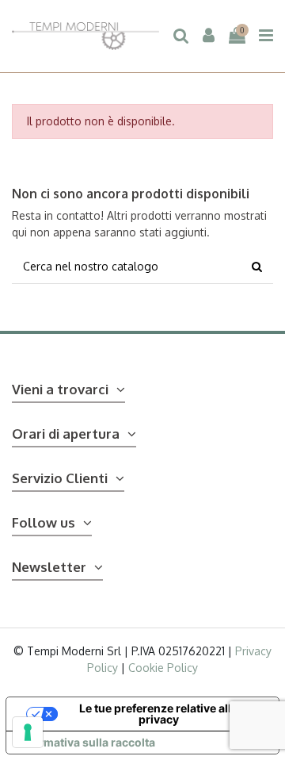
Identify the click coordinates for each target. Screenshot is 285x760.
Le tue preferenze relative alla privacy (158, 713)
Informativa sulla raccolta (86, 742)
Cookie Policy (163, 667)
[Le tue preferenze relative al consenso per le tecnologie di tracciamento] (28, 732)
